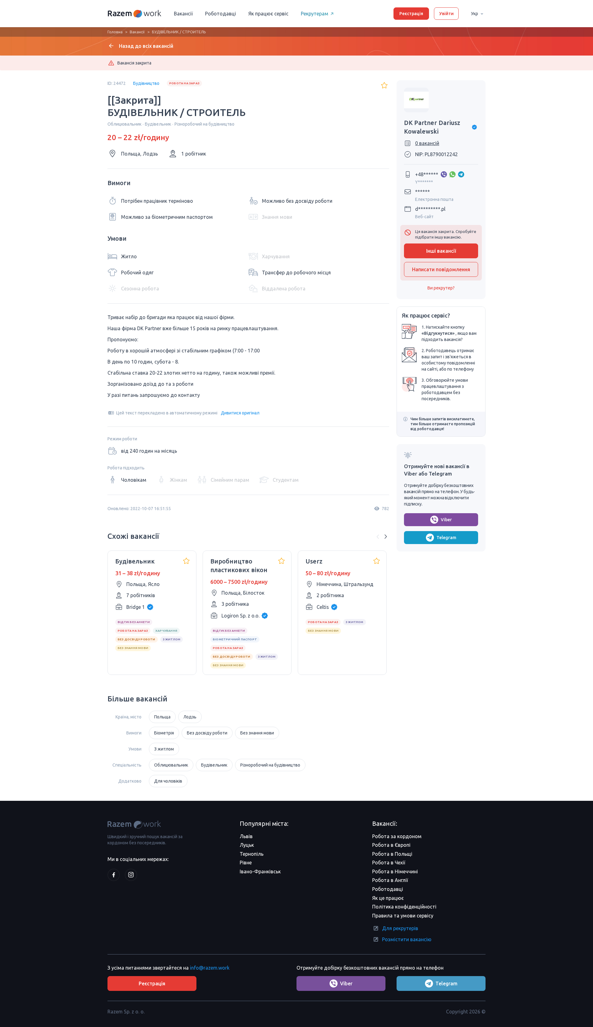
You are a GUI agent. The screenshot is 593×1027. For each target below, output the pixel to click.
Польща (162, 716)
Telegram (446, 537)
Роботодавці (220, 13)
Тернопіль (251, 854)
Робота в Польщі (392, 854)
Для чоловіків (168, 781)
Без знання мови (257, 732)
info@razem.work (209, 968)
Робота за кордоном (397, 836)
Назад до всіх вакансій (146, 46)
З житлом (164, 748)
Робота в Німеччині (395, 871)
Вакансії (183, 13)
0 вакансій (427, 143)
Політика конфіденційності (404, 906)
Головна (115, 32)
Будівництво (146, 83)
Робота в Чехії (388, 862)
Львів (246, 836)
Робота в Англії (390, 880)
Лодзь (189, 716)
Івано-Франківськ (260, 871)
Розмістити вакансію (406, 939)
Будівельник (214, 765)
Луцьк (247, 845)
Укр (474, 13)
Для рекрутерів (400, 928)
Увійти (446, 13)
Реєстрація (411, 13)
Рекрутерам (314, 13)
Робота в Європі (391, 845)
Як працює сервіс (268, 13)
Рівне (246, 862)
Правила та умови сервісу (402, 915)
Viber (446, 519)
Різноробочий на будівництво (270, 765)
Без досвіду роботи (207, 732)
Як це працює (388, 898)
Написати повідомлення (441, 269)
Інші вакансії (441, 251)
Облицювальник (171, 765)
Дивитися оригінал (240, 412)
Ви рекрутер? (441, 287)
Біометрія (164, 732)
